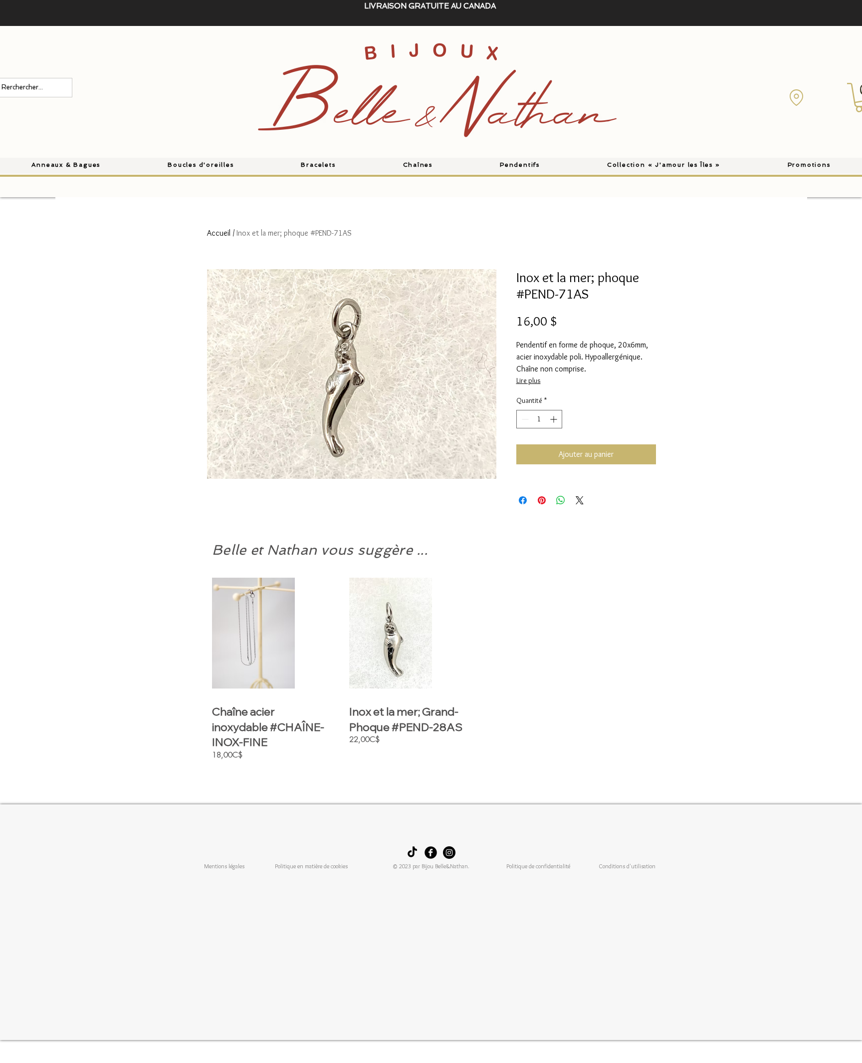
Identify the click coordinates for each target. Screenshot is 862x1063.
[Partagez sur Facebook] (523, 500)
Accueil (218, 233)
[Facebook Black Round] (431, 852)
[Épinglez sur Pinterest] (542, 500)
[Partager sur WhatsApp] (561, 500)
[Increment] (554, 419)
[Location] (796, 97)
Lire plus (528, 380)
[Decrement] (524, 419)
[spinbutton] (539, 419)
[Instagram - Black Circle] (449, 852)
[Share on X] (580, 500)
